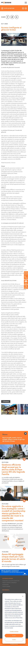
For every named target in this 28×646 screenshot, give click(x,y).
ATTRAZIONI (5, 584)
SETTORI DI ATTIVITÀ (7, 578)
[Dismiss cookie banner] (22, 596)
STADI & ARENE (6, 586)
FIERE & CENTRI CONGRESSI (9, 582)
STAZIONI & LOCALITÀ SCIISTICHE (10, 580)
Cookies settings (14, 631)
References (5, 590)
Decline (14, 639)
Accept (14, 635)
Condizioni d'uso (14, 644)
